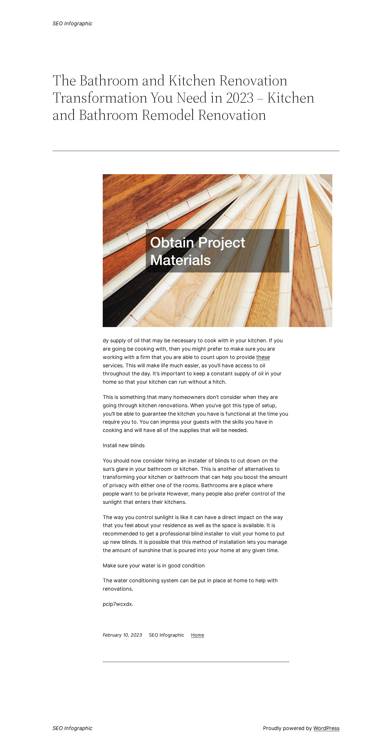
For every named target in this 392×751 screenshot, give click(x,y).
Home (197, 635)
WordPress (326, 728)
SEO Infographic (72, 23)
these (263, 357)
